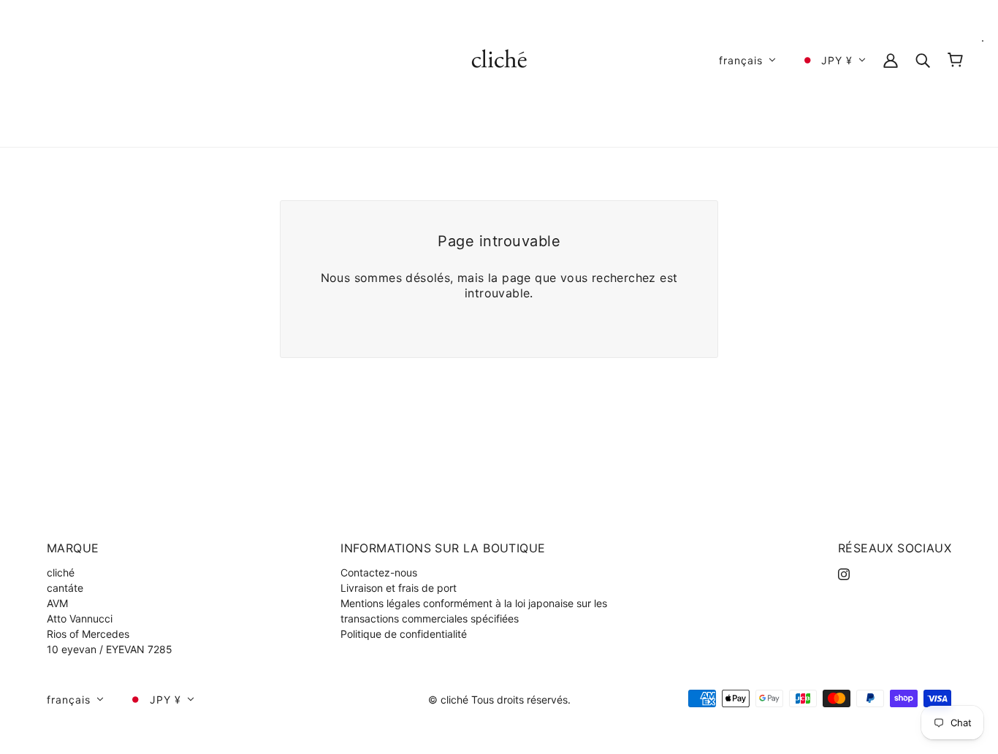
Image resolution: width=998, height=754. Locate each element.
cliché (61, 572)
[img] (844, 572)
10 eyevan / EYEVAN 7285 (109, 649)
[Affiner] (922, 59)
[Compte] (890, 59)
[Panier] (955, 60)
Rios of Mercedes (88, 634)
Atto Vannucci (80, 618)
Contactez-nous (378, 572)
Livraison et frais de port (398, 588)
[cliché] (499, 59)
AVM (57, 603)
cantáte (65, 588)
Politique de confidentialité (403, 634)
